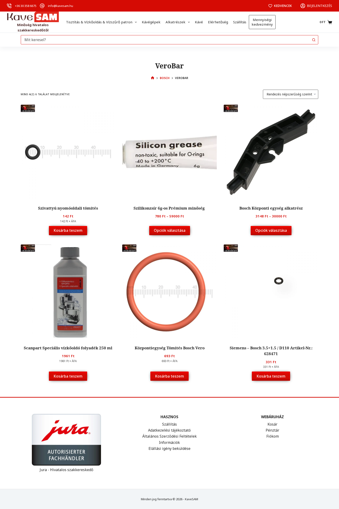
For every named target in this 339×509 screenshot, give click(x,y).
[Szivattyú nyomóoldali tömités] (68, 152)
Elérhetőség (218, 22)
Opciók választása (169, 230)
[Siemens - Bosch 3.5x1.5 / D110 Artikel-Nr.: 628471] (271, 291)
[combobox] (165, 39)
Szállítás (239, 22)
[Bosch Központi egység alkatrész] (271, 152)
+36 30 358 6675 (25, 6)
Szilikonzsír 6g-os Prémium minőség (170, 208)
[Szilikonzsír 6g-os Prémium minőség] (169, 152)
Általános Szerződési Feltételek (169, 436)
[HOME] (152, 78)
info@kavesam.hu (60, 6)
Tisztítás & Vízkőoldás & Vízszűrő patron (99, 22)
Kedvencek (283, 5)
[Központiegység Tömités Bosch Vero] (169, 291)
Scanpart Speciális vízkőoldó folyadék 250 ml (68, 348)
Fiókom (272, 436)
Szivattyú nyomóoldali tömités (68, 208)
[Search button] (313, 39)
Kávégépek (151, 22)
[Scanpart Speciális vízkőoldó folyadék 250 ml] (68, 291)
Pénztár (272, 430)
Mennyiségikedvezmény (262, 22)
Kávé (199, 22)
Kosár (272, 424)
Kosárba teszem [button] (68, 230)
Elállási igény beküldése (169, 448)
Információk (169, 442)
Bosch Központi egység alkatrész (271, 208)
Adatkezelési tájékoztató (169, 430)
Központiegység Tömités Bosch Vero (170, 348)
